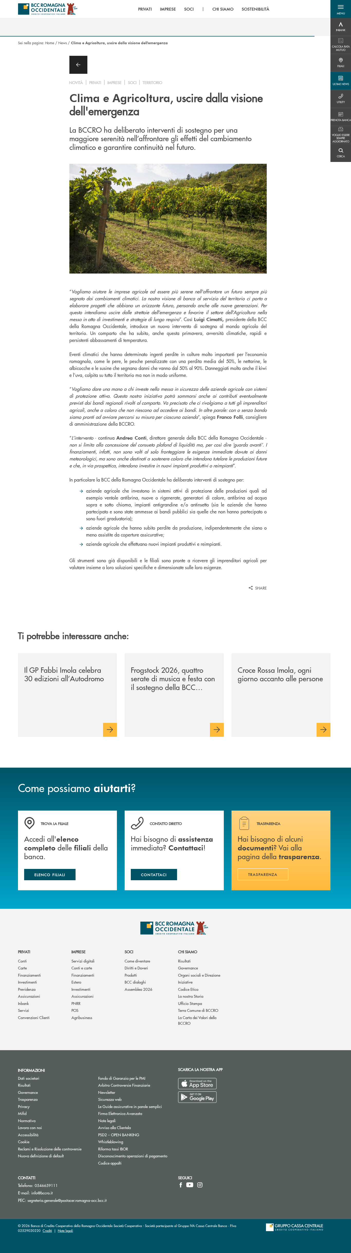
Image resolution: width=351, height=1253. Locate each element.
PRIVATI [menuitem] (145, 9)
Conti (22, 961)
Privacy (24, 1106)
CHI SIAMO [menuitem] (223, 9)
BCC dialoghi (135, 982)
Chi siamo (187, 951)
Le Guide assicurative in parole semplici (130, 1106)
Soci (129, 951)
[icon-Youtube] (189, 1184)
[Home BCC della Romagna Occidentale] (47, 9)
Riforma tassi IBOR (113, 1148)
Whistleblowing (130, 1141)
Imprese (78, 951)
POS (74, 1010)
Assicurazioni (29, 996)
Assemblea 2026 (138, 989)
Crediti (47, 1230)
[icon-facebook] (180, 1184)
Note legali (107, 1120)
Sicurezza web (110, 1099)
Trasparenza (28, 1099)
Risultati (184, 961)
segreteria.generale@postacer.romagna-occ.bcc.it (67, 1200)
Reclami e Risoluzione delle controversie (49, 1148)
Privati (24, 951)
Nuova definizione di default (41, 1155)
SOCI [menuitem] (189, 9)
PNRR (75, 1003)
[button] (340, 9)
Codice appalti (110, 1163)
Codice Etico (188, 989)
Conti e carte (81, 967)
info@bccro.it (42, 1192)
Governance (188, 967)
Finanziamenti (29, 975)
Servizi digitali (83, 961)
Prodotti (131, 975)
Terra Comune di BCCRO (198, 1010)
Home (49, 42)
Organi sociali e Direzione (199, 975)
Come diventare (137, 961)
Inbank (23, 1003)
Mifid (22, 1113)
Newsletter (126, 1092)
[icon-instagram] (199, 1184)
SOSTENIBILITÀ (255, 9)
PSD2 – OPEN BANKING (134, 1134)
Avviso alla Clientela (114, 1127)
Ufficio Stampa (190, 1003)
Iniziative (185, 982)
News (62, 42)
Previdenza (26, 989)
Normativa (26, 1120)
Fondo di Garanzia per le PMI (134, 1078)
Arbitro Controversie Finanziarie (134, 1085)
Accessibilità (28, 1134)
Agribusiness (81, 1017)
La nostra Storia (190, 996)
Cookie (23, 1141)
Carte (22, 967)
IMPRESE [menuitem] (168, 9)
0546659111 (46, 1185)
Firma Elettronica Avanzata (120, 1113)
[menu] (203, 9)
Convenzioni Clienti (34, 1017)
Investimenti (27, 982)
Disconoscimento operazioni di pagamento (132, 1155)
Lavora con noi (30, 1127)
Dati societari (28, 1078)
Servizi (23, 1010)
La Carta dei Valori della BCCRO (197, 1020)
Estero (76, 982)
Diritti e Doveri (136, 967)
